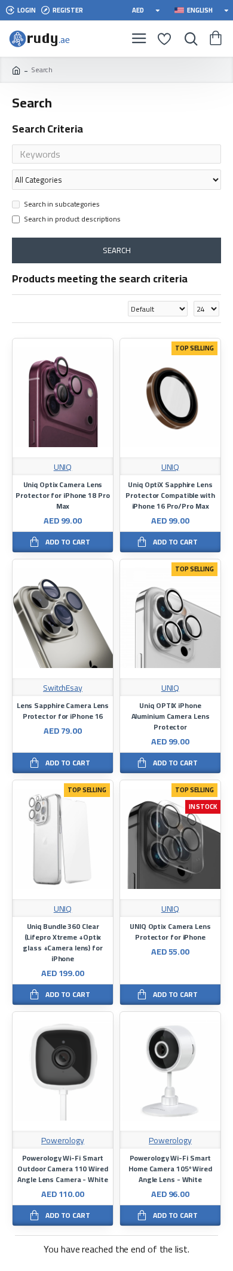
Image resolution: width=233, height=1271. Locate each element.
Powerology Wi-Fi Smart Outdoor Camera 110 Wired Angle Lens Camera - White (62, 1169)
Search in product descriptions (72, 220)
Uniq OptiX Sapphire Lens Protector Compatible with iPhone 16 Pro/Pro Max (170, 495)
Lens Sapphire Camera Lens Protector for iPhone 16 (63, 711)
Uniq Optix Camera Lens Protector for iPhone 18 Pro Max (62, 495)
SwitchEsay (62, 688)
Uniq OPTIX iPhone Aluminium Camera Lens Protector (170, 716)
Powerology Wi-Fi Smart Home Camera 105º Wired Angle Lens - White (170, 1169)
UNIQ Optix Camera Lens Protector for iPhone (170, 932)
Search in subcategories (62, 205)
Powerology (62, 1140)
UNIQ (63, 467)
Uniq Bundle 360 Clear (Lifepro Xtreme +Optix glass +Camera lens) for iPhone (63, 942)
